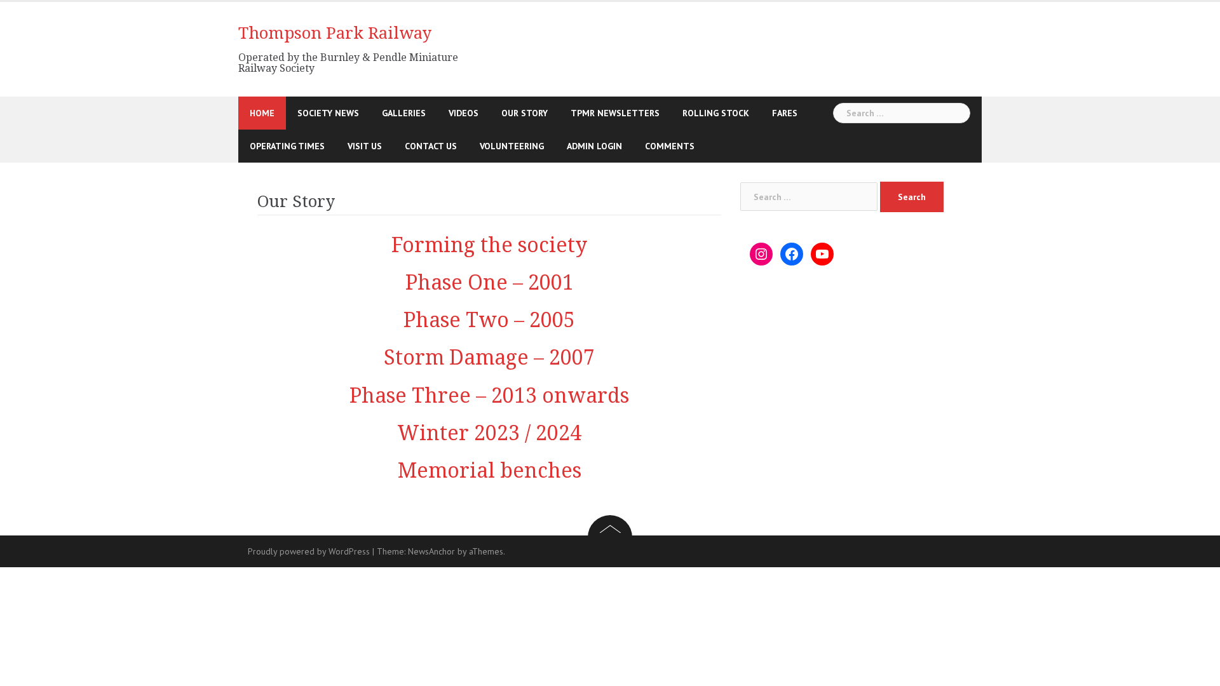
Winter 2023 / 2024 (489, 433)
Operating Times (287, 146)
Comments (670, 146)
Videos (463, 113)
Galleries (404, 113)
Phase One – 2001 (489, 283)
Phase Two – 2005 (489, 320)
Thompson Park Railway (334, 33)
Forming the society (489, 245)
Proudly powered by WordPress (309, 551)
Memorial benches (489, 471)
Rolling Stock (715, 113)
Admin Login (594, 146)
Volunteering (512, 146)
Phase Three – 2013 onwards (489, 396)
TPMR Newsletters (615, 113)
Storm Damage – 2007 (489, 358)
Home (262, 113)
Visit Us (365, 146)
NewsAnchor (431, 551)
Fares (784, 113)
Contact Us (431, 146)
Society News (328, 113)
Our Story (524, 113)
